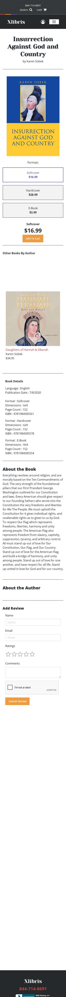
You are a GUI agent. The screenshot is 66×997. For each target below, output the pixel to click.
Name (9, 615)
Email (8, 631)
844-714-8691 (33, 5)
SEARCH (24, 10)
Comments (12, 663)
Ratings (10, 646)
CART (40, 10)
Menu (54, 21)
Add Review (13, 608)
